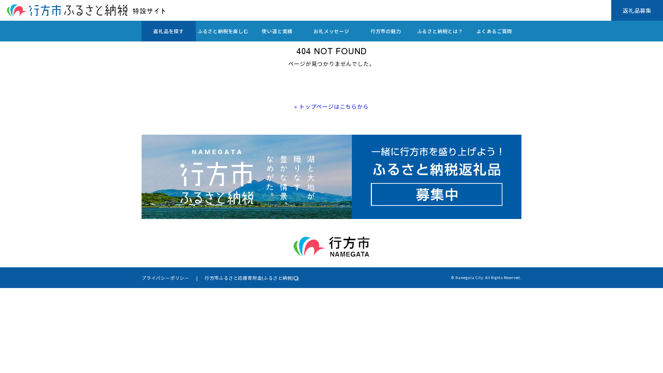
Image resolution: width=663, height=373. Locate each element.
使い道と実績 (277, 31)
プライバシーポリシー (165, 278)
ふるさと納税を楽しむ (223, 31)
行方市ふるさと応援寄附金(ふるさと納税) (249, 278)
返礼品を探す (168, 31)
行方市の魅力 (386, 31)
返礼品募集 (637, 10)
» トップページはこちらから (331, 106)
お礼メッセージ (331, 31)
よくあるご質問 (494, 31)
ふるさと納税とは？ (440, 31)
